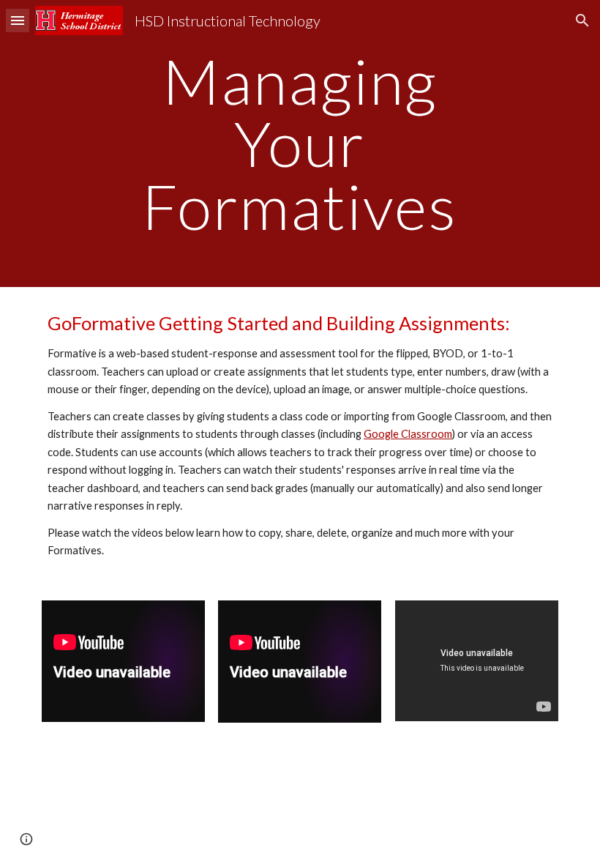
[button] (17, 20)
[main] (300, 143)
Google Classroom (408, 434)
